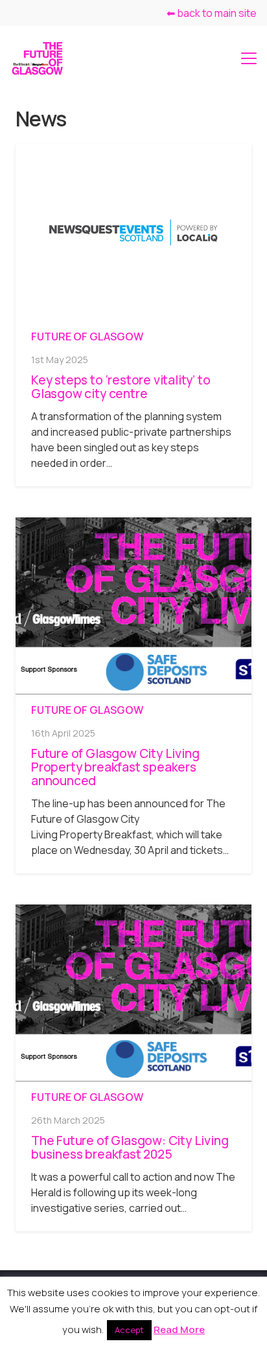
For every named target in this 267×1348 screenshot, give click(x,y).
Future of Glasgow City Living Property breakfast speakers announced (115, 767)
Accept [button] (129, 1330)
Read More (179, 1329)
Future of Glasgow (87, 336)
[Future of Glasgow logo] (37, 58)
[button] (249, 58)
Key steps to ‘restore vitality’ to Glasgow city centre (120, 387)
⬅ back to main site (212, 13)
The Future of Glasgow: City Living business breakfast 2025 (129, 1147)
